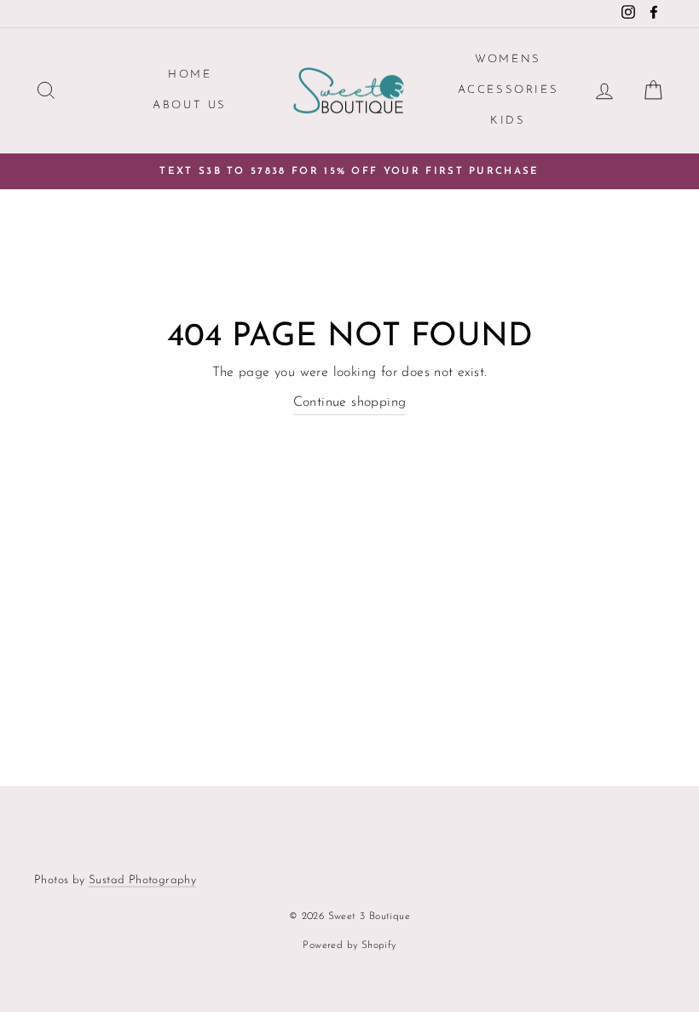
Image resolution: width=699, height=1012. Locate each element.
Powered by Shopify (349, 945)
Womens (508, 59)
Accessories (508, 89)
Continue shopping (350, 402)
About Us (190, 105)
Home (189, 74)
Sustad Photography (142, 880)
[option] (349, 171)
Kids (507, 120)
